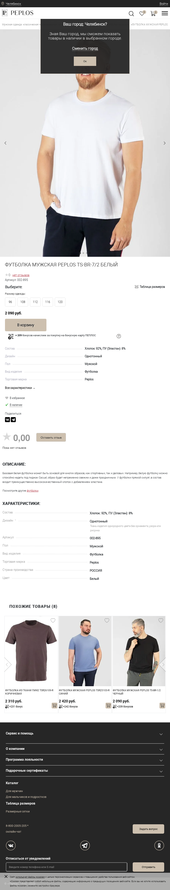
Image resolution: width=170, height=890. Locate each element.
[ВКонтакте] (7, 419)
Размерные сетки (18, 811)
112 (35, 302)
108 (22, 302)
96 (10, 302)
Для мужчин (14, 791)
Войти (164, 4)
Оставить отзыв (51, 437)
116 (47, 302)
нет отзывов (20, 275)
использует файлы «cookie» (30, 877)
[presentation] (8, 664)
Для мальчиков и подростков (26, 797)
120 (60, 302)
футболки (32, 490)
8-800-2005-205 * (17, 825)
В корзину (25, 325)
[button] (5, 143)
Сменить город (85, 48)
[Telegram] (13, 419)
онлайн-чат (13, 831)
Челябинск (13, 4)
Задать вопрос (148, 829)
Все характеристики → (20, 387)
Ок (85, 61)
